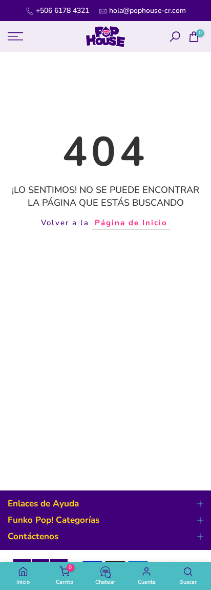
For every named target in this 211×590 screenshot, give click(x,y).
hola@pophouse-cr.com (147, 10)
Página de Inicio (131, 223)
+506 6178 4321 (62, 10)
